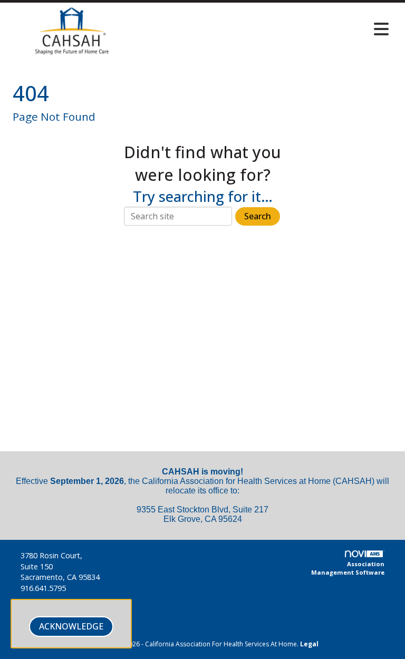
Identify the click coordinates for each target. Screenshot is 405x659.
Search (257, 216)
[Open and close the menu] (265, 29)
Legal (309, 643)
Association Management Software (347, 568)
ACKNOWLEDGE (71, 626)
